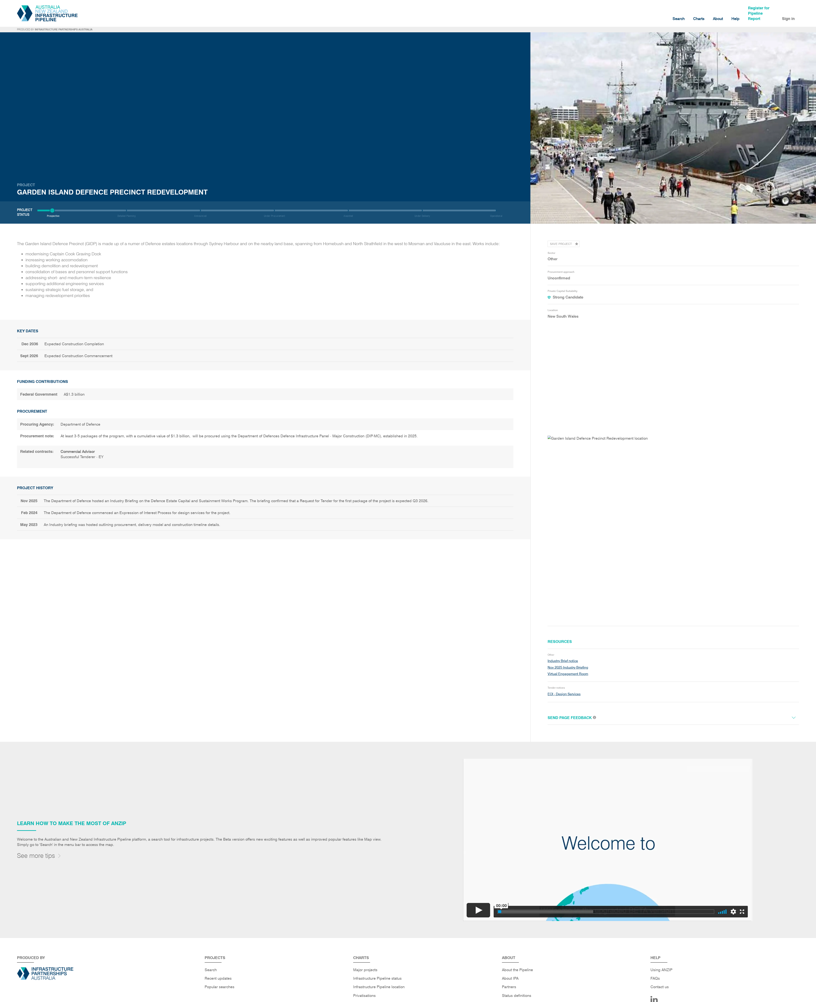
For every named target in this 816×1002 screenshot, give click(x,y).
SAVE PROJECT (561, 244)
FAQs (655, 978)
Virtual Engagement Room (568, 674)
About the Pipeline (517, 970)
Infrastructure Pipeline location (379, 987)
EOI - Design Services (564, 694)
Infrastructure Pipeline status (377, 978)
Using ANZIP (661, 970)
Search (679, 18)
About (718, 18)
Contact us (659, 987)
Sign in (788, 18)
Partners (509, 987)
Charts (698, 18)
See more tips (36, 855)
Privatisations (364, 995)
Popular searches (219, 987)
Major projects (365, 970)
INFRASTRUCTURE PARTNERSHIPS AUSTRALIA (63, 29)
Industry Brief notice (563, 661)
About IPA (510, 978)
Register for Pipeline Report (758, 13)
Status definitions (516, 995)
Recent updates (218, 978)
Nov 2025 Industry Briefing (568, 667)
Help (735, 18)
